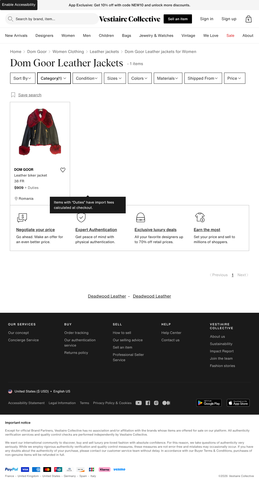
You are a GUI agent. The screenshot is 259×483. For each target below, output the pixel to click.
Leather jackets (104, 51)
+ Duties (31, 187)
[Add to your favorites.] (63, 170)
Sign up (229, 18)
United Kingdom (28, 476)
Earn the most (207, 229)
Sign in (206, 18)
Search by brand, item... (35, 18)
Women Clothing (68, 51)
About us (217, 336)
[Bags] (135, 36)
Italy (93, 476)
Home (15, 51)
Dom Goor (37, 51)
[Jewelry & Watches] (177, 36)
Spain (83, 476)
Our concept (18, 332)
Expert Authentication (96, 229)
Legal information (62, 403)
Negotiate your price (35, 229)
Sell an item (178, 18)
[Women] (79, 36)
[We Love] (223, 36)
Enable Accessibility (18, 4)
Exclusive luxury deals (156, 229)
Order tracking (76, 332)
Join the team (221, 358)
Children (106, 35)
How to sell (122, 332)
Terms (84, 403)
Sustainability (221, 344)
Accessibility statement (26, 403)
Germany (70, 476)
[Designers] (57, 36)
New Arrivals (16, 35)
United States (51, 476)
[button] (248, 18)
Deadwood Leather (107, 296)
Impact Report (222, 351)
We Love (211, 35)
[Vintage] (199, 36)
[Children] (118, 36)
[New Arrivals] (31, 36)
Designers (44, 35)
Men (87, 35)
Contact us (170, 340)
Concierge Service (23, 340)
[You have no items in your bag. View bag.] (248, 18)
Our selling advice (128, 340)
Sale (230, 35)
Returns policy (76, 352)
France (9, 476)
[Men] (95, 36)
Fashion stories (222, 365)
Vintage (188, 35)
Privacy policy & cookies (112, 403)
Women (68, 35)
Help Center (171, 332)
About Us (251, 35)
